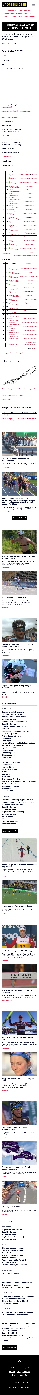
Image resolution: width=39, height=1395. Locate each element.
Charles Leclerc (14, 199)
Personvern (31, 1368)
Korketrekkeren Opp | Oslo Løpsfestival (18, 743)
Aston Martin (24, 182)
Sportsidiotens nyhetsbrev (13, 16)
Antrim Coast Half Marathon (13, 736)
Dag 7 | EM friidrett (9, 1333)
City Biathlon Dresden (11, 779)
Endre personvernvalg (19, 1375)
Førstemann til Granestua (12, 745)
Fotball (4, 914)
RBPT (29, 418)
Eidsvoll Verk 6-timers (11, 762)
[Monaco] (14, 197)
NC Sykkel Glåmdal (9, 769)
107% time (29, 342)
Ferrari (30, 197)
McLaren (26, 229)
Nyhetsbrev (26, 1371)
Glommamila (7, 819)
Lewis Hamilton (14, 191)
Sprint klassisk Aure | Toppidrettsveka (17, 800)
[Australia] (14, 229)
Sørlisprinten (7, 777)
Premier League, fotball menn (14, 1265)
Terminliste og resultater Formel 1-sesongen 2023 (19, 389)
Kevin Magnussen (14, 211)
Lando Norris (14, 238)
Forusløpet (6, 741)
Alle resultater (30, 16)
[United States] (14, 232)
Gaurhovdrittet (8, 765)
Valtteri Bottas (14, 242)
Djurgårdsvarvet (8, 755)
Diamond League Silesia (13, 13)
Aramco (30, 182)
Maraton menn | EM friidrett (13, 1335)
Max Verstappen (14, 180)
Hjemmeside (6, 399)
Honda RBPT (34, 174)
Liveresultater (7, 157)
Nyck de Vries (14, 227)
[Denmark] (14, 209)
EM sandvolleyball (9, 1331)
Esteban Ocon (14, 203)
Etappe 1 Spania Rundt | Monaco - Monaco (19, 802)
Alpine (27, 201)
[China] (14, 221)
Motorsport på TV (8, 107)
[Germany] (14, 217)
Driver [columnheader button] (14, 172)
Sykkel (4, 697)
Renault (32, 201)
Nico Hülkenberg (14, 219)
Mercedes (36, 182)
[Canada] (14, 248)
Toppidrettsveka (25, 10)
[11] (35, 348)
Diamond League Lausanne (13, 1248)
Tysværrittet (7, 774)
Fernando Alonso (14, 183)
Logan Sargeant (14, 234)
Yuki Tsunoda (14, 215)
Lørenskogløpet (8, 753)
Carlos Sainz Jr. (14, 195)
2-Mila (4, 772)
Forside (6, 1368)
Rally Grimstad (8, 816)
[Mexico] (14, 174)
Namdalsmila (7, 750)
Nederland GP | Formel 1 (12, 791)
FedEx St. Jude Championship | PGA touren (19, 1323)
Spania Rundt (29, 13)
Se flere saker (8, 1348)
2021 (4, 415)
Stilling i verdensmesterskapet (12, 353)
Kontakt (13, 1368)
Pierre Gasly (14, 207)
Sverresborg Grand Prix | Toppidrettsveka (19, 781)
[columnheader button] (4, 172)
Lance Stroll (14, 249)
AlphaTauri (25, 213)
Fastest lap (31, 252)
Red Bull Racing (25, 174)
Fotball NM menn (9, 809)
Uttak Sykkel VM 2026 (10, 1274)
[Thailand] (14, 244)
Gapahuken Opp (8, 738)
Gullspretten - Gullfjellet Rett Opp (16, 731)
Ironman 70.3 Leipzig (10, 786)
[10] (33, 348)
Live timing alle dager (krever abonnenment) (17, 111)
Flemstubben (7, 760)
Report (34, 415)
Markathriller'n (8, 767)
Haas (27, 209)
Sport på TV (12, 10)
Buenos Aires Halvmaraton (13, 712)
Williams (26, 233)
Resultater (20, 44)
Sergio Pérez (14, 176)
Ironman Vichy (8, 789)
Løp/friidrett (7, 468)
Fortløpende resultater (10, 117)
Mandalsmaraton (9, 824)
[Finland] (14, 240)
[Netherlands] (14, 178)
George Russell (14, 187)
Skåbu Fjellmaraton (10, 821)
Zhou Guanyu (14, 223)
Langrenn (5, 567)
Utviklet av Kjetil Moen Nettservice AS (19, 1387)
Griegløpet (6, 757)
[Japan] (14, 213)
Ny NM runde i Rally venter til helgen (17, 1287)
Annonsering (22, 1368)
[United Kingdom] (14, 186)
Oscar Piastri (14, 230)
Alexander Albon (14, 246)
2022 (4, 418)
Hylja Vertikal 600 (9, 748)
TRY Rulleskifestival (10, 784)
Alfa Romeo (27, 221)
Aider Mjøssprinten (9, 734)
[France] (14, 201)
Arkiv (19, 1371)
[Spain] (14, 182)
